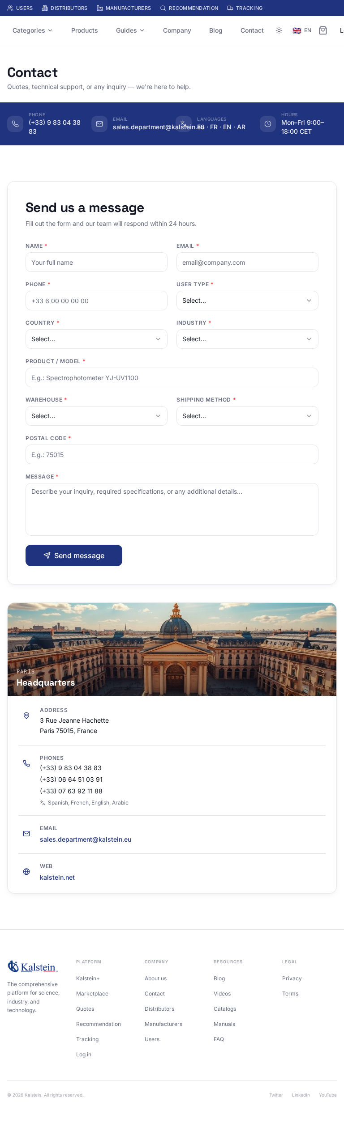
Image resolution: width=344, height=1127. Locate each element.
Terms (290, 993)
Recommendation (193, 8)
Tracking (249, 8)
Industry (193, 322)
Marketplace (92, 993)
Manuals (224, 1024)
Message (42, 476)
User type (195, 284)
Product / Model (55, 361)
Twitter (276, 1094)
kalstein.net (57, 877)
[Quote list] (323, 30)
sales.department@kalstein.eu (85, 839)
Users (24, 8)
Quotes (85, 1008)
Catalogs (225, 1008)
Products (84, 30)
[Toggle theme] (279, 30)
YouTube (328, 1094)
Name (36, 245)
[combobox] (247, 300)
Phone (38, 284)
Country (42, 322)
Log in (83, 1054)
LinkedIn (301, 1094)
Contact (252, 30)
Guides (126, 30)
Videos (222, 993)
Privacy (292, 978)
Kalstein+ (88, 978)
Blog (216, 30)
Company (177, 30)
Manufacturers (128, 8)
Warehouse (46, 399)
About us (156, 978)
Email (187, 245)
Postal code (48, 438)
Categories (29, 30)
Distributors (69, 8)
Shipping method (206, 399)
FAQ (219, 1039)
